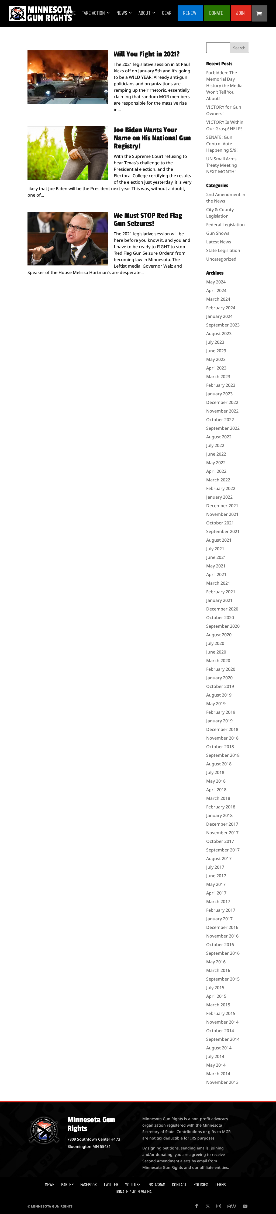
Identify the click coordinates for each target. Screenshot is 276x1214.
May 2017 (216, 884)
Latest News (218, 242)
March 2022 (218, 480)
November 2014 (222, 1022)
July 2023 (215, 342)
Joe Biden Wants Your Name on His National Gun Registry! (152, 138)
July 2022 (215, 445)
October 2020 (220, 617)
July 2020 (215, 643)
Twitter (111, 1184)
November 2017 (222, 833)
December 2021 (222, 506)
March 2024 (218, 299)
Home (71, 13)
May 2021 (216, 566)
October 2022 (220, 420)
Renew (189, 13)
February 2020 (220, 669)
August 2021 (219, 540)
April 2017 (216, 893)
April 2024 (216, 290)
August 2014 (219, 1048)
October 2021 (220, 523)
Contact (179, 1184)
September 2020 (223, 626)
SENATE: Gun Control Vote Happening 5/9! (221, 143)
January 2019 (219, 721)
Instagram (156, 1184)
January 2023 (219, 394)
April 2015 (216, 996)
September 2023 (223, 325)
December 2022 (222, 402)
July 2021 (215, 549)
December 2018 (222, 729)
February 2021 (220, 592)
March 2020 (218, 660)
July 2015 (215, 988)
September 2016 (223, 953)
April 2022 (216, 471)
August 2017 (219, 858)
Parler (67, 1184)
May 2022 (216, 463)
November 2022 (222, 411)
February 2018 (220, 807)
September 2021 (223, 531)
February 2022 (220, 488)
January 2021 (219, 600)
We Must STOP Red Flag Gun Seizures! (148, 219)
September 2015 (223, 979)
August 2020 (219, 635)
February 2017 (220, 910)
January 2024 (219, 316)
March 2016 (218, 970)
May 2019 (216, 704)
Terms (220, 1184)
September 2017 (223, 850)
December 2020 (222, 609)
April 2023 (216, 368)
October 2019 (220, 686)
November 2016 (222, 936)
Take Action (93, 13)
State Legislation (223, 250)
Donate (216, 13)
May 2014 (216, 1065)
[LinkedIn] (231, 1206)
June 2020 (216, 652)
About (144, 13)
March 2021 (218, 583)
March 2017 (218, 901)
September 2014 (223, 1039)
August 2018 (219, 764)
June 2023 (216, 351)
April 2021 (216, 574)
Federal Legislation (225, 225)
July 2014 (215, 1056)
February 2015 (220, 1013)
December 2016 (222, 927)
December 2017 (222, 824)
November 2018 (222, 738)
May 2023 (216, 359)
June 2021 (216, 557)
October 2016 (220, 944)
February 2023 (220, 385)
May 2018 (216, 781)
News (121, 13)
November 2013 (222, 1082)
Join (240, 13)
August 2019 (219, 695)
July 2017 (215, 867)
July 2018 (215, 772)
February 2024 (220, 308)
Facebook (88, 1184)
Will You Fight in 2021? (147, 54)
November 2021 (222, 514)
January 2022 (219, 497)
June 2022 (216, 454)
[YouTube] (245, 1206)
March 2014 (218, 1074)
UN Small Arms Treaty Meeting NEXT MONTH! (221, 165)
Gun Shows (217, 233)
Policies (201, 1184)
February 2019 (220, 712)
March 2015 (218, 1005)
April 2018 (216, 790)
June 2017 (216, 876)
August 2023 (219, 333)
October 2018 (220, 747)
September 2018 (223, 755)
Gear (166, 13)
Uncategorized (221, 259)
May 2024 (216, 282)
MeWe (49, 1184)
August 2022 (219, 437)
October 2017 (220, 841)
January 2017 (219, 919)
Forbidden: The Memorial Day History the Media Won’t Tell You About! (224, 85)
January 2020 (219, 678)
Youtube (133, 1184)
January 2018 (219, 815)
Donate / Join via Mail (135, 1191)
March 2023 (218, 376)
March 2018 (218, 798)
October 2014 (220, 1031)
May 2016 (216, 962)
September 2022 (223, 428)
